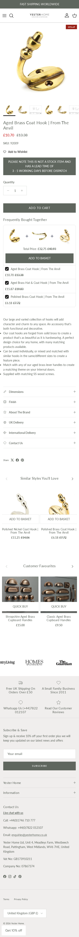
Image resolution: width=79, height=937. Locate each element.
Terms (6, 899)
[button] (15, 151)
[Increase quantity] (23, 190)
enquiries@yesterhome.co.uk (29, 835)
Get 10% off (13, 930)
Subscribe (39, 765)
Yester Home (17, 923)
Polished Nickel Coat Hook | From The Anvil (20, 530)
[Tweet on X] (12, 460)
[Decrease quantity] (7, 190)
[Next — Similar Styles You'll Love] (72, 478)
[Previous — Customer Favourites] (6, 566)
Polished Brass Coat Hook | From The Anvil (37, 296)
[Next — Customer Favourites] (72, 566)
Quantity (8, 182)
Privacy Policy (21, 899)
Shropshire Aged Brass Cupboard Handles (20, 618)
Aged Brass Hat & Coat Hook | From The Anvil (39, 282)
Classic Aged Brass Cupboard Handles (59, 618)
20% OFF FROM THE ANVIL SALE (39, 5)
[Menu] (4, 15)
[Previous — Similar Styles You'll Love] (6, 478)
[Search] (13, 15)
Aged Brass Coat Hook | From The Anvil (35, 269)
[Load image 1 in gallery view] (39, 62)
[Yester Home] (39, 15)
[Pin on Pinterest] (22, 460)
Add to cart (39, 208)
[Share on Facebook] (17, 460)
